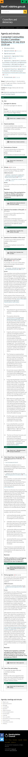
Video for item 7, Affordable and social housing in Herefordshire (17, 451)
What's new (5, 702)
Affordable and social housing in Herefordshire (12, 259)
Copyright (20, 739)
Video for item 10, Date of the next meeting (17, 687)
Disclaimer (15, 739)
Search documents (7, 703)
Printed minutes (12, 77)
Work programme (12, 575)
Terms (6, 739)
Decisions (5, 708)
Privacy (10, 739)
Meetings (5, 705)
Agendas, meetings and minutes (7, 27)
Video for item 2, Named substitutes (17, 141)
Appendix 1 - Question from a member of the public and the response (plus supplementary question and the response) (14, 176)
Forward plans (6, 713)
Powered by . (11, 750)
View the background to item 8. (11, 462)
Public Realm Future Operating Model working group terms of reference (15, 458)
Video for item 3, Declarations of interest (16, 161)
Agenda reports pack (9, 53)
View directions (8, 85)
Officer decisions (7, 710)
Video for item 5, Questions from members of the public (16, 231)
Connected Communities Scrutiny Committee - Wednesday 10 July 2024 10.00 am (13, 41)
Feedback (25, 739)
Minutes (10, 167)
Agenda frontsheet (12, 51)
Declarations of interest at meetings (11, 718)
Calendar (5, 715)
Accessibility (7, 742)
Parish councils (6, 720)
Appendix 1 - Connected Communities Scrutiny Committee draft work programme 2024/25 (15, 587)
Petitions (5, 723)
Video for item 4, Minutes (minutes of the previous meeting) (17, 203)
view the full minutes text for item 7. (15, 443)
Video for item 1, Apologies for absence (17, 118)
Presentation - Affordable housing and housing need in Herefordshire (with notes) (15, 269)
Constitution (6, 707)
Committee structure (8, 722)
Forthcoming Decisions (8, 712)
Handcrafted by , (10, 748)
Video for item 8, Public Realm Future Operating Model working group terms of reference (17, 568)
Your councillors (6, 717)
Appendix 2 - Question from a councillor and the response (15, 180)
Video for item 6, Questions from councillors (16, 253)
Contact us (13, 742)
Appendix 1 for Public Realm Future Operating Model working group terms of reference (16, 474)
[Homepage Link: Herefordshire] (14, 735)
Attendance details (9, 48)
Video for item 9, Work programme (17, 662)
